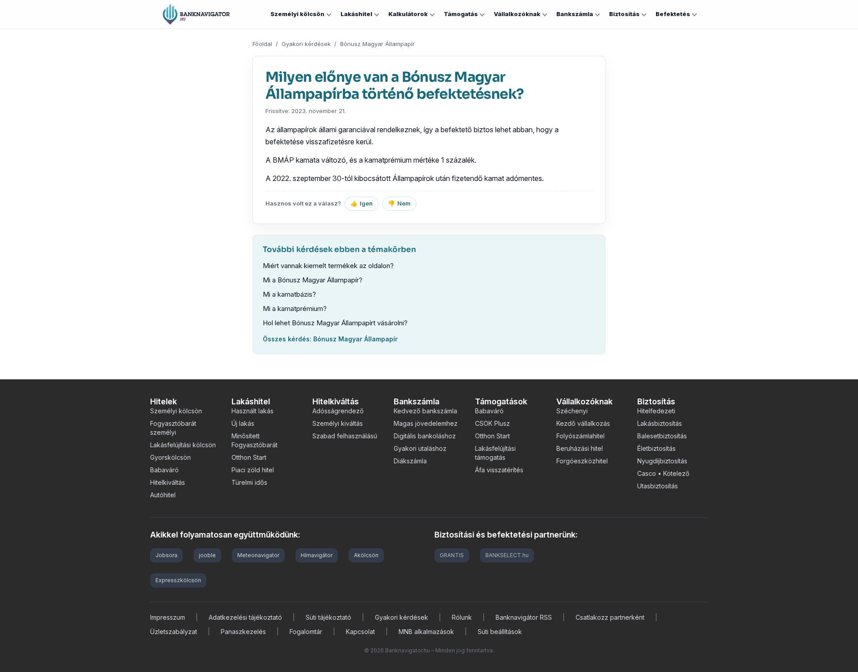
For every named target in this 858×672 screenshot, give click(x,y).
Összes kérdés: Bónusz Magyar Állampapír (330, 339)
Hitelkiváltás (167, 482)
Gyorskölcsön (170, 457)
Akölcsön (366, 555)
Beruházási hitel (579, 448)
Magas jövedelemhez (426, 423)
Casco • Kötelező (663, 473)
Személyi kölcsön (297, 13)
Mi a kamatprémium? (295, 308)
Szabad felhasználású (344, 436)
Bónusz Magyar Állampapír (377, 43)
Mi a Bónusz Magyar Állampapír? (312, 280)
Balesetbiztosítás (662, 436)
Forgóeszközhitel (582, 461)
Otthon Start (248, 457)
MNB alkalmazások (426, 631)
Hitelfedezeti (656, 411)
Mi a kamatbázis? (289, 294)
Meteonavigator (258, 555)
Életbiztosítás (656, 448)
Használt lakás (252, 411)
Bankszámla (574, 13)
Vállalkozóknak (517, 13)
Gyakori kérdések (306, 43)
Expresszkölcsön (178, 580)
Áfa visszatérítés (499, 470)
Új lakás (242, 423)
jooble (207, 555)
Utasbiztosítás (657, 486)
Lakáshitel (356, 13)
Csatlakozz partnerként (610, 617)
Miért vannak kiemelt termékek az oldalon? (328, 265)
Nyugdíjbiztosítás (662, 461)
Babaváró (164, 470)
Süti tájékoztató (328, 617)
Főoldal (262, 43)
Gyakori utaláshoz (420, 448)
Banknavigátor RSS (524, 617)
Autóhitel (163, 495)
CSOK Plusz (492, 423)
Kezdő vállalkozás (583, 423)
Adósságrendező (338, 411)
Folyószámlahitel (580, 436)
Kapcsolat (360, 631)
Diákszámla (410, 461)
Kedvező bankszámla (425, 411)
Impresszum (167, 617)
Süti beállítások (500, 631)
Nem (399, 203)
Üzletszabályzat (173, 631)
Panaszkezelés (243, 631)
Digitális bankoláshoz (425, 436)
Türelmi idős (249, 482)
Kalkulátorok (408, 13)
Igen (361, 203)
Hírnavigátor (316, 555)
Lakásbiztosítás (659, 423)
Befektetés (673, 13)
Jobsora (166, 555)
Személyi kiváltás (337, 423)
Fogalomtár (306, 631)
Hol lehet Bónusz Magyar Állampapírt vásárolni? (335, 323)
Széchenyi (572, 411)
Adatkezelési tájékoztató (245, 617)
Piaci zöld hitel (252, 470)
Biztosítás (624, 13)
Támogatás (461, 13)
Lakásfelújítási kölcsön (183, 445)
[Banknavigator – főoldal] (196, 14)
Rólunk (462, 617)
